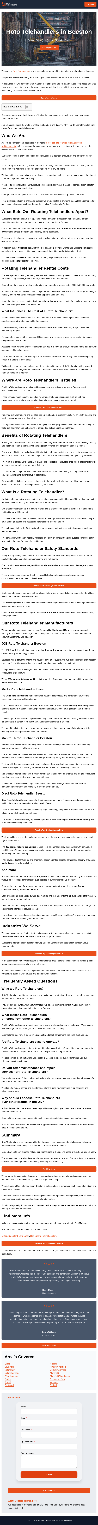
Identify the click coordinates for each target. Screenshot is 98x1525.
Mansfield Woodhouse (60, 1376)
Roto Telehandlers (21, 71)
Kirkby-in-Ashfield (58, 1367)
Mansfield (54, 1373)
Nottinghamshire (49, 1236)
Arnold (8, 1382)
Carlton (8, 1379)
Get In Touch (49, 1491)
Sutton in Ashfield (58, 1370)
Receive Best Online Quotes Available (49, 586)
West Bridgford (11, 1376)
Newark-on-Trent (57, 1379)
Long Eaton (24, 1236)
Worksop (54, 1382)
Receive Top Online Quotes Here (49, 830)
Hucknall (54, 1364)
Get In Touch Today (49, 98)
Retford (53, 1385)
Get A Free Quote (49, 1346)
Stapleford (13, 1236)
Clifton (4, 1236)
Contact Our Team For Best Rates (49, 408)
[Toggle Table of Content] (26, 107)
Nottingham (35, 1236)
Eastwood (9, 1385)
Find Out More (49, 1169)
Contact (90, 4)
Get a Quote (47, 48)
